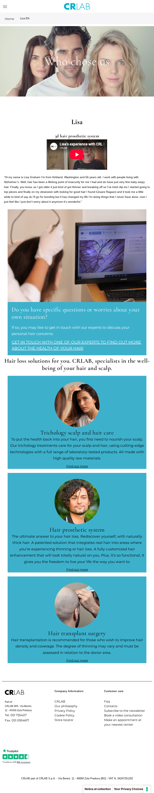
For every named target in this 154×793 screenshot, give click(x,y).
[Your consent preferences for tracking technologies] (147, 789)
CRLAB (60, 701)
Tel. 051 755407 (16, 715)
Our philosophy (66, 706)
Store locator (64, 720)
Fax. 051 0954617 (17, 720)
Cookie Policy (64, 715)
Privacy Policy (65, 711)
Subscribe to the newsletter (124, 711)
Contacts (110, 706)
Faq (107, 701)
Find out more (77, 466)
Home (9, 19)
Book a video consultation (123, 715)
